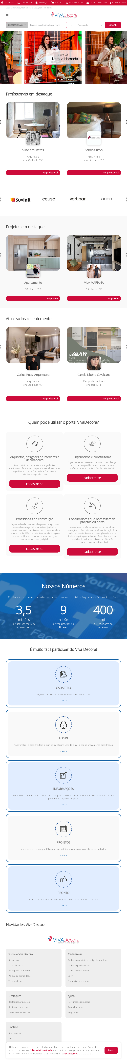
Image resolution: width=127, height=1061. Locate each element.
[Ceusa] (20, 199)
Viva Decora (9, 2)
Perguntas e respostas (79, 1001)
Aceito (111, 1050)
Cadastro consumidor (78, 970)
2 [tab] (58, 79)
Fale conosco (14, 1033)
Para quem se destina (19, 970)
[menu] (7, 15)
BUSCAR (113, 25)
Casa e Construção (98, 2)
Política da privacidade (19, 975)
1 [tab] (55, 79)
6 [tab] (72, 79)
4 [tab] (65, 79)
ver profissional (50, 172)
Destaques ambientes (19, 1012)
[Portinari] (49, 199)
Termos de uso (15, 980)
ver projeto (52, 298)
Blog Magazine (76, 2)
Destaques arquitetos (19, 1001)
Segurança (73, 1012)
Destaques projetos (18, 1006)
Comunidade (26, 2)
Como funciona (15, 965)
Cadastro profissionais (79, 965)
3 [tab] (62, 79)
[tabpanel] (63, 57)
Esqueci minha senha (78, 980)
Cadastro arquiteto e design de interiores (88, 960)
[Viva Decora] (63, 15)
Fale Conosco (70, 1053)
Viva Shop (59, 2)
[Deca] (78, 199)
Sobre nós (13, 960)
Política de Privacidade (41, 1050)
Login (70, 975)
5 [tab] (68, 79)
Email (11, 1038)
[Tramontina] (106, 199)
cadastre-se (34, 483)
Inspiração (43, 2)
